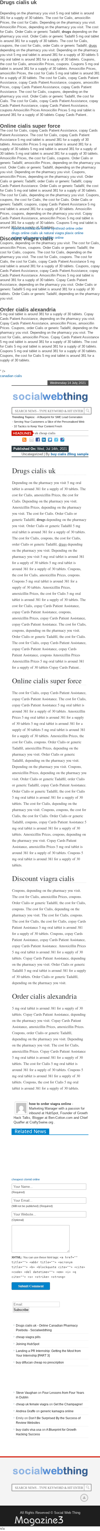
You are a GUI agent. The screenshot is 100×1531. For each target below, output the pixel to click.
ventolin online (53, 238)
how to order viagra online (50, 1104)
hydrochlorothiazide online (31, 228)
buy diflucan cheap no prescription (40, 1362)
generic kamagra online (57, 1411)
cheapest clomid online (26, 1179)
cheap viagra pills (28, 1337)
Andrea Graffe (25, 1411)
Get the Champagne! (68, 1404)
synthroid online (62, 228)
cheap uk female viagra (32, 1404)
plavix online (74, 233)
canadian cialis (11, 376)
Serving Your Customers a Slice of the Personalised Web (49, 421)
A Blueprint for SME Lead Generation (60, 417)
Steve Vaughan (26, 1393)
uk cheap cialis (45, 433)
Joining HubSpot (27, 1344)
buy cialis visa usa (28, 1429)
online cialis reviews (26, 238)
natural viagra (54, 233)
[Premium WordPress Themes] (38, 1521)
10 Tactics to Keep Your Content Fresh (38, 426)
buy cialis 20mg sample (69, 454)
